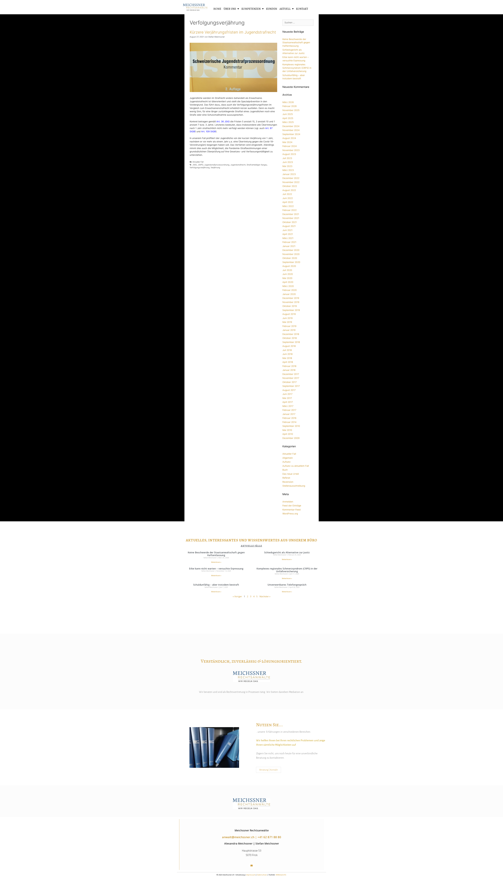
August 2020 (289, 266)
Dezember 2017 (290, 374)
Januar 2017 (288, 414)
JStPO (200, 165)
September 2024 (291, 134)
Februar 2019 (289, 326)
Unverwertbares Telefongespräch (286, 584)
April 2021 (287, 234)
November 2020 (291, 254)
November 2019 (290, 302)
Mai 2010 (287, 430)
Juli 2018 (287, 350)
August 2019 (289, 314)
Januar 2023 (289, 174)
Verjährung (215, 167)
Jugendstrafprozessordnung (216, 165)
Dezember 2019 (290, 298)
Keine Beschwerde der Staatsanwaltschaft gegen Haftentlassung (296, 42)
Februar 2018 (289, 366)
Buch (285, 470)
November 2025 (290, 110)
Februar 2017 (289, 410)
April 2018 (287, 362)
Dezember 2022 (290, 178)
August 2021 (289, 226)
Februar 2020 (289, 290)
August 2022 (289, 190)
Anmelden (287, 501)
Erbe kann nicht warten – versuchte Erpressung (216, 568)
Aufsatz (286, 462)
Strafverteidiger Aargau (257, 165)
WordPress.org (290, 513)
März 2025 (288, 122)
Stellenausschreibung (293, 486)
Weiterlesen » (216, 562)
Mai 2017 (287, 398)
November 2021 (290, 218)
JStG (194, 165)
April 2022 (287, 202)
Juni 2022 (287, 198)
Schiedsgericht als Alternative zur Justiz (287, 552)
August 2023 (289, 154)
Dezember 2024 (290, 126)
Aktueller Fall (197, 162)
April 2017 (287, 402)
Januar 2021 (288, 246)
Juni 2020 (287, 274)
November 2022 (290, 182)
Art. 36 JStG (223, 121)
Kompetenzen (251, 9)
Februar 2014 (289, 422)
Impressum (250, 875)
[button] (252, 865)
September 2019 (291, 310)
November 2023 (291, 150)
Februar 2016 (289, 418)
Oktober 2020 (289, 258)
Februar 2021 (289, 242)
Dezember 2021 (290, 214)
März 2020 (288, 286)
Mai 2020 (287, 278)
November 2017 (290, 378)
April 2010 (287, 434)
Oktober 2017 (289, 382)
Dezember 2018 (290, 334)
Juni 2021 (287, 230)
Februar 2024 (289, 146)
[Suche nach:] (297, 22)
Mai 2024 (287, 142)
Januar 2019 (289, 330)
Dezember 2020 (290, 250)
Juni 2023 (287, 162)
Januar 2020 (289, 294)
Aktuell (285, 9)
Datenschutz (262, 875)
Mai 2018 (287, 358)
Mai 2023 (287, 166)
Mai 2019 (287, 322)
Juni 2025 (287, 114)
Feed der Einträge (291, 505)
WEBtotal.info (281, 875)
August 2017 (289, 390)
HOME (217, 9)
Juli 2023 (287, 158)
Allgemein (287, 458)
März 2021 (287, 238)
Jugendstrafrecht (238, 165)
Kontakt (302, 9)
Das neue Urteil (290, 474)
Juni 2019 (287, 318)
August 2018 (289, 346)
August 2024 (289, 138)
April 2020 (287, 282)
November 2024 (291, 130)
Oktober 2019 (289, 306)
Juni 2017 (287, 394)
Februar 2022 (289, 210)
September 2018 (291, 342)
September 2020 (291, 262)
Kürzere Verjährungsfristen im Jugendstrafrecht (233, 32)
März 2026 (288, 102)
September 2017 (291, 386)
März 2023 (288, 170)
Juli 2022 (287, 194)
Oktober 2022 (289, 186)
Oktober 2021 (289, 222)
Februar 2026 (289, 106)
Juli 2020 (287, 270)
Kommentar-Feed (291, 509)
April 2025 (287, 118)
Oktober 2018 (289, 338)
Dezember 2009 (291, 438)
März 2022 (288, 206)
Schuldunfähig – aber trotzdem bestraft (216, 584)
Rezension (287, 482)
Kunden (271, 9)
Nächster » (264, 596)
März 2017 (287, 406)
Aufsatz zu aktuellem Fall (295, 466)
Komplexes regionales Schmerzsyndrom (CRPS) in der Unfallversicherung (296, 67)
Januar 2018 (288, 370)
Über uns (230, 9)
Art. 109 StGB (208, 131)
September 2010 (291, 426)
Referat (286, 478)
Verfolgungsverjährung (200, 167)
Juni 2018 (287, 354)
